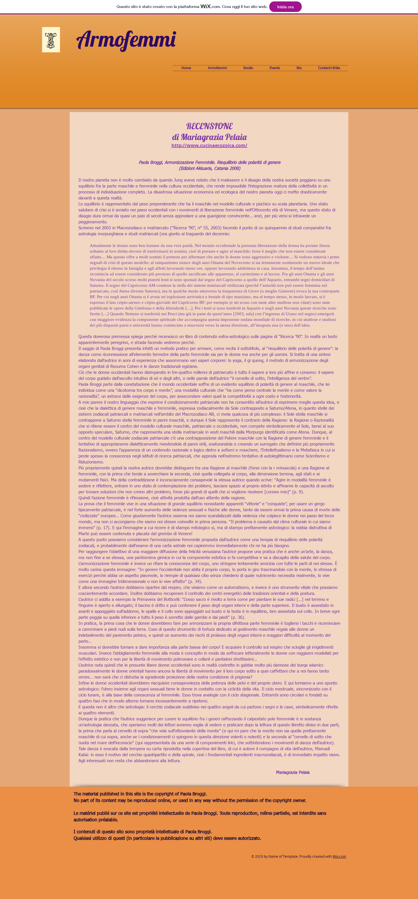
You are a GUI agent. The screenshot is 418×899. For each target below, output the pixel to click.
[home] (126, 41)
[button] (217, 68)
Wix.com (339, 856)
